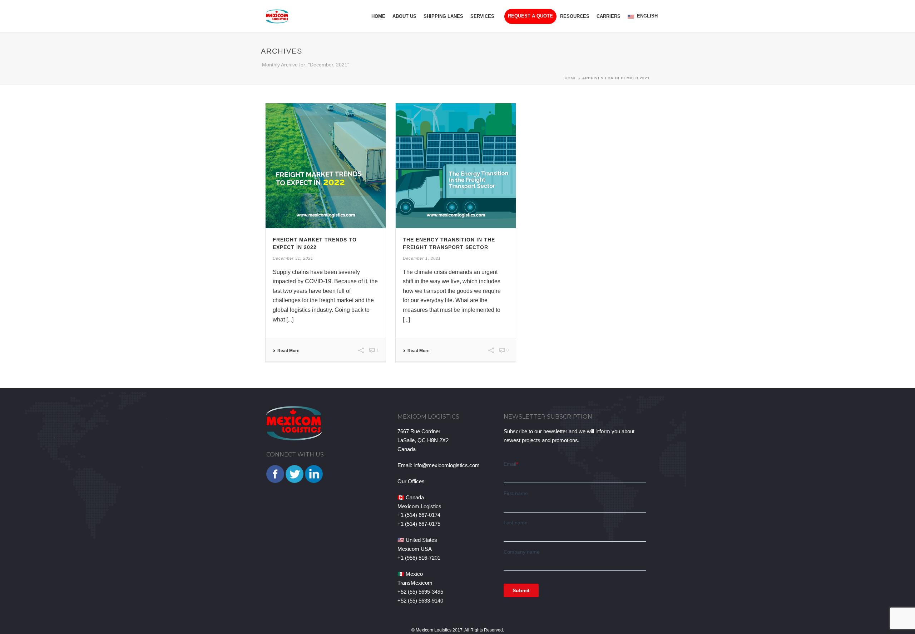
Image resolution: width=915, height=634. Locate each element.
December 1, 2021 (422, 258)
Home (378, 16)
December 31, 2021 (293, 258)
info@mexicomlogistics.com (447, 465)
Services (482, 16)
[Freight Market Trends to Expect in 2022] (326, 165)
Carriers (608, 16)
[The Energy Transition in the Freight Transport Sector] (456, 165)
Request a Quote (530, 16)
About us (404, 16)
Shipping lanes (443, 16)
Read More (288, 351)
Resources (574, 16)
